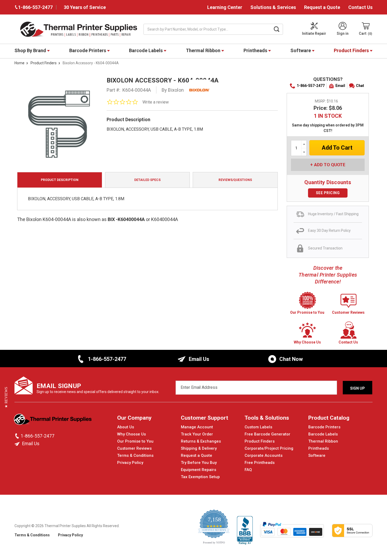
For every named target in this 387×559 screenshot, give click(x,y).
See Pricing (328, 193)
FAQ (248, 469)
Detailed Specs (147, 180)
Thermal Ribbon (203, 50)
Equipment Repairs (198, 469)
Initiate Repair (314, 33)
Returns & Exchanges (201, 441)
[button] (6, 397)
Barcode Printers (88, 50)
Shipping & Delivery (199, 448)
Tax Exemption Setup (200, 476)
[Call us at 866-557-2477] (17, 436)
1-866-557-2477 (311, 86)
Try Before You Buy (199, 462)
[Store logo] (53, 421)
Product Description (59, 180)
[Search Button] (276, 29)
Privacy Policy (130, 462)
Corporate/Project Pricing (269, 448)
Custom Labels (258, 427)
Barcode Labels (146, 50)
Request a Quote (322, 7)
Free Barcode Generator (267, 434)
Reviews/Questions (235, 180)
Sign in (343, 33)
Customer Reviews (134, 448)
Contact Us (360, 7)
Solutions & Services (273, 7)
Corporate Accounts (263, 455)
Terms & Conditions (135, 455)
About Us (125, 427)
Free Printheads (260, 462)
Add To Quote (329, 164)
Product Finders (352, 50)
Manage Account (197, 427)
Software (301, 50)
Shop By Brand (30, 50)
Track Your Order (197, 434)
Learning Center (224, 7)
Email (340, 86)
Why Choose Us (131, 434)
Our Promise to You (135, 441)
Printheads (256, 50)
